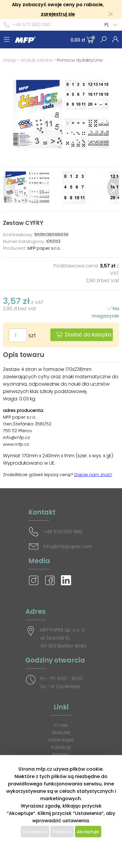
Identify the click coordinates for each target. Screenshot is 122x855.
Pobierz (61, 754)
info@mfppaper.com (67, 546)
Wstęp (10, 60)
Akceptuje (88, 831)
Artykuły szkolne (37, 60)
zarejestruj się (58, 14)
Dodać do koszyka (88, 334)
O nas (61, 725)
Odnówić (62, 831)
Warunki (61, 732)
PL (107, 24)
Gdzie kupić (61, 739)
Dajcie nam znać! (93, 474)
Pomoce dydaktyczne (80, 60)
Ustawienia (35, 831)
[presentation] (9, 188)
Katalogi (61, 747)
